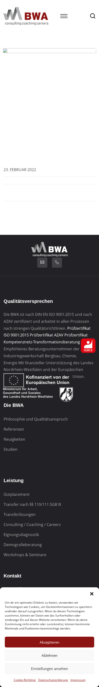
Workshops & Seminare (25, 554)
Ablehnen (49, 655)
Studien (11, 449)
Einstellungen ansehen (49, 668)
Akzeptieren (49, 642)
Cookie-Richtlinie (25, 680)
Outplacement (17, 494)
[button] (91, 593)
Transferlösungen (20, 514)
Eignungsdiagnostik (21, 534)
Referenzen (14, 429)
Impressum (78, 680)
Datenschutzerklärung (53, 680)
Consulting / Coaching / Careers (32, 524)
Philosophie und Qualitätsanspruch (36, 419)
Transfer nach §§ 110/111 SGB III (32, 504)
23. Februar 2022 (20, 169)
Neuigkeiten (14, 439)
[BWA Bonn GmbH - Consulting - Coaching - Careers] (26, 15)
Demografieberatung (23, 544)
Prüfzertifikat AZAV (46, 335)
